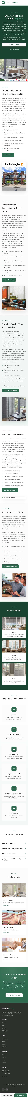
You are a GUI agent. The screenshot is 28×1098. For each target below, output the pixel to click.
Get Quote (21, 1095)
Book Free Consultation (10, 390)
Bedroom (4, 1041)
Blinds (3, 1025)
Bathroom (4, 1046)
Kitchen (4, 1044)
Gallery (3, 1060)
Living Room (5, 1039)
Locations (4, 1076)
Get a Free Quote (14, 49)
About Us (4, 1055)
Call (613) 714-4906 (15, 995)
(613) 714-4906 (15, 44)
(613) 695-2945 (6, 1073)
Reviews (4, 1062)
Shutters (4, 1028)
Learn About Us (8, 155)
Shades (3, 1023)
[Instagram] (6, 1089)
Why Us (4, 1057)
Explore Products (9, 280)
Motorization (5, 1030)
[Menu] (24, 2)
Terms (22, 1084)
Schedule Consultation (10, 566)
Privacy (14, 1086)
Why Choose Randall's (10, 490)
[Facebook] (3, 1089)
